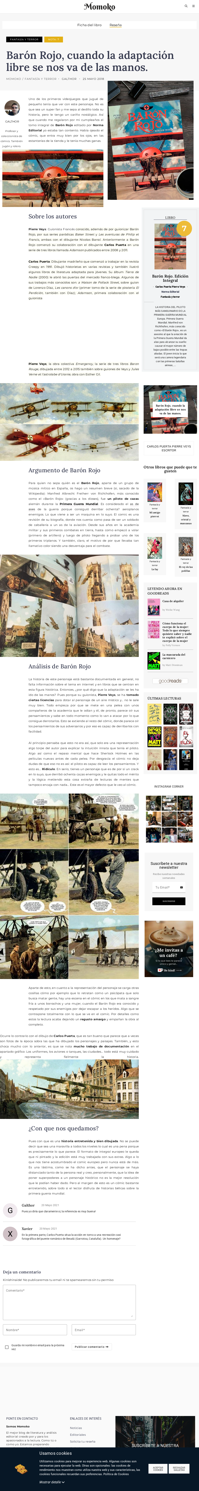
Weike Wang (173, 609)
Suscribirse (169, 901)
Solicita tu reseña (83, 1441)
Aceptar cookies (158, 1468)
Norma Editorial (170, 291)
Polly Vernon (173, 645)
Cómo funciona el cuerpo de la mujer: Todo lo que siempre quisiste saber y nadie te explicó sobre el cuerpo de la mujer (177, 632)
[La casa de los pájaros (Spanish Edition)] (154, 714)
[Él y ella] (186, 737)
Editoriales (78, 1435)
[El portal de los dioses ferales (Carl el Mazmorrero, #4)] (154, 737)
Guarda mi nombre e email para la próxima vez (37, 1347)
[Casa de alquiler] (154, 607)
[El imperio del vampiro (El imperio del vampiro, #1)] (186, 714)
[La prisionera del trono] (154, 759)
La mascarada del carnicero (173, 656)
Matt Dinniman (174, 665)
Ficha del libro (89, 25)
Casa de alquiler (173, 601)
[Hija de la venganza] (170, 737)
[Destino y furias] (170, 714)
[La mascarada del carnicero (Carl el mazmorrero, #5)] (154, 660)
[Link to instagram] (153, 802)
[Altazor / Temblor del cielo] (186, 759)
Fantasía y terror (24, 39)
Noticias (76, 1428)
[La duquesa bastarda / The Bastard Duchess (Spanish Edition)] (170, 759)
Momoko (13, 79)
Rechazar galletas (179, 1468)
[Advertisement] (84, 330)
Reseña (116, 25)
